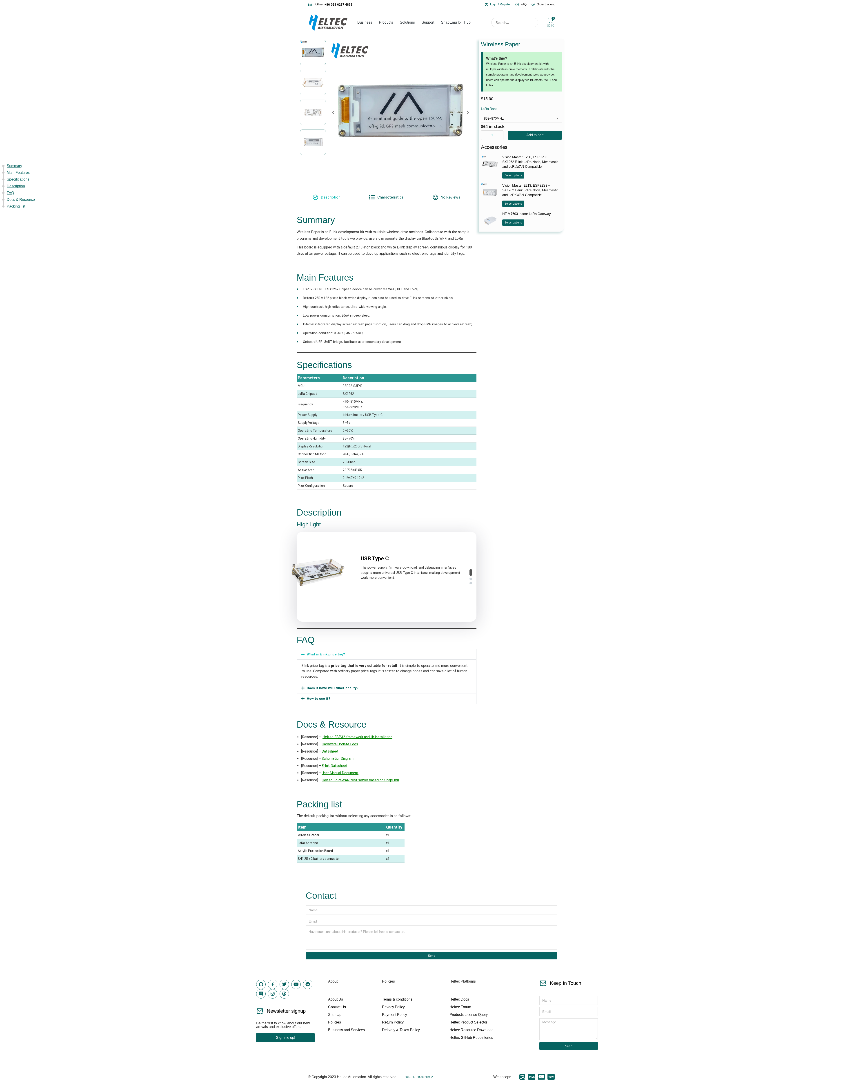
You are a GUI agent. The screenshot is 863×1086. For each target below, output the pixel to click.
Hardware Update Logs (340, 744)
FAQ (10, 193)
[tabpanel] (386, 541)
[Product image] (490, 164)
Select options (513, 175)
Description (16, 186)
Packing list (16, 206)
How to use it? (318, 699)
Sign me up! (285, 1037)
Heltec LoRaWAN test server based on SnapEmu (360, 780)
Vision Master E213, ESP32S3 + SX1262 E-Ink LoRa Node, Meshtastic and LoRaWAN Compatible (530, 190)
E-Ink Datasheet (334, 766)
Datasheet (330, 751)
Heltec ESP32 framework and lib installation (357, 737)
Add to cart (534, 135)
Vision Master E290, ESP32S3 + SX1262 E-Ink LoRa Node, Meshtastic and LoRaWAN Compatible (530, 161)
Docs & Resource (21, 199)
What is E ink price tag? (326, 654)
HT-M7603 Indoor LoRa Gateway (526, 214)
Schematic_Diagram (338, 758)
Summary (14, 166)
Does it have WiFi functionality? (332, 688)
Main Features (18, 172)
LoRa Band (489, 109)
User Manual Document (340, 773)
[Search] (533, 22)
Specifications (18, 179)
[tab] (326, 197)
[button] (470, 572)
